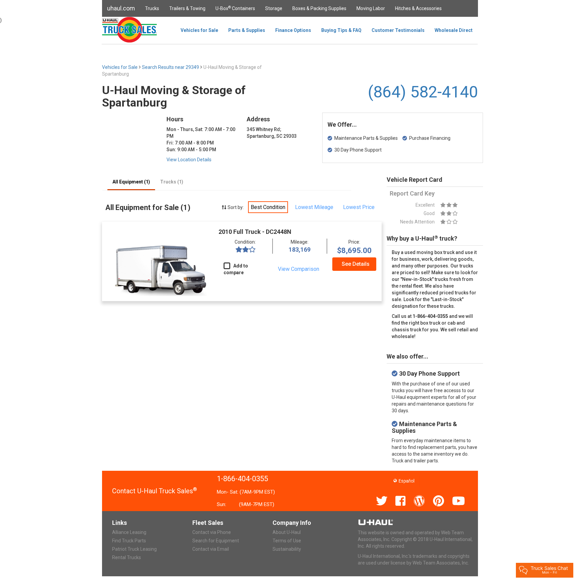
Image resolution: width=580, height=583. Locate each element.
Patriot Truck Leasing (134, 549)
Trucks (152, 8)
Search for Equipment (215, 540)
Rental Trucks (126, 557)
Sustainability (287, 549)
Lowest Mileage (314, 207)
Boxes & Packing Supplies (319, 8)
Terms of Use (287, 540)
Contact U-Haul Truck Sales (154, 491)
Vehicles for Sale (199, 30)
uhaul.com (121, 8)
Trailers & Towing (187, 8)
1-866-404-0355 (242, 478)
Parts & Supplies (246, 30)
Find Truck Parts (129, 540)
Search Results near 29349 (171, 67)
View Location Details (188, 159)
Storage (273, 8)
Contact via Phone (211, 532)
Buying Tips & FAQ (341, 30)
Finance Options (293, 30)
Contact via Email (210, 549)
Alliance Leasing (129, 532)
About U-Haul (287, 532)
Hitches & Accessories (418, 8)
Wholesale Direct (454, 30)
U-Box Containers (235, 8)
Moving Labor (370, 8)
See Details (356, 264)
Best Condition (268, 207)
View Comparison (298, 269)
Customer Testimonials (398, 30)
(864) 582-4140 (423, 91)
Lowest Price (359, 207)
